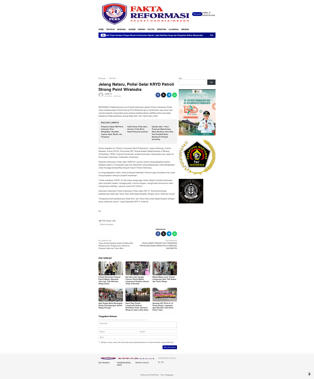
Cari (180, 78)
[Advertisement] (157, 56)
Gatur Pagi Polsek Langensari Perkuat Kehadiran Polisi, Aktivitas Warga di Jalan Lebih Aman (136, 306)
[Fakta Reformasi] (145, 14)
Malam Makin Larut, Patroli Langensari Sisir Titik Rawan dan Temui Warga (164, 279)
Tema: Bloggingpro (167, 375)
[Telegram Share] (169, 95)
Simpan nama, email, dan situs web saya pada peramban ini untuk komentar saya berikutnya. (137, 342)
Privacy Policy (142, 362)
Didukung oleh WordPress (149, 375)
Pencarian (197, 14)
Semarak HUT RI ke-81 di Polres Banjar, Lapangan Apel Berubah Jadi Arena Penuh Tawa (162, 306)
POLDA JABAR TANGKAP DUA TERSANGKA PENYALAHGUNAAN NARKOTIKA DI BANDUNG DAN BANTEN (158, 244)
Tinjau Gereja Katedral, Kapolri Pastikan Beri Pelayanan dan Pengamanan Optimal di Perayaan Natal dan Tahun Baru (115, 244)
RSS (162, 362)
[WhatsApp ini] (174, 95)
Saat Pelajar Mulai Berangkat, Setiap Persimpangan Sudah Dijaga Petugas (110, 305)
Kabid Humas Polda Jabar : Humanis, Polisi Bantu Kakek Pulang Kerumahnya (137, 129)
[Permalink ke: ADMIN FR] (100, 94)
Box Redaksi (104, 362)
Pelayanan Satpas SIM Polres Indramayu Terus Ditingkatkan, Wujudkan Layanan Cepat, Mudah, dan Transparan (112, 131)
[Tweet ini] (163, 95)
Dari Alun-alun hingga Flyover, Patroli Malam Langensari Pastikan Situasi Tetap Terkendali (137, 280)
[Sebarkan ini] (158, 95)
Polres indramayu (106, 224)
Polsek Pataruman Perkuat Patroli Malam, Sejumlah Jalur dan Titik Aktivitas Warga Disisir (109, 280)
